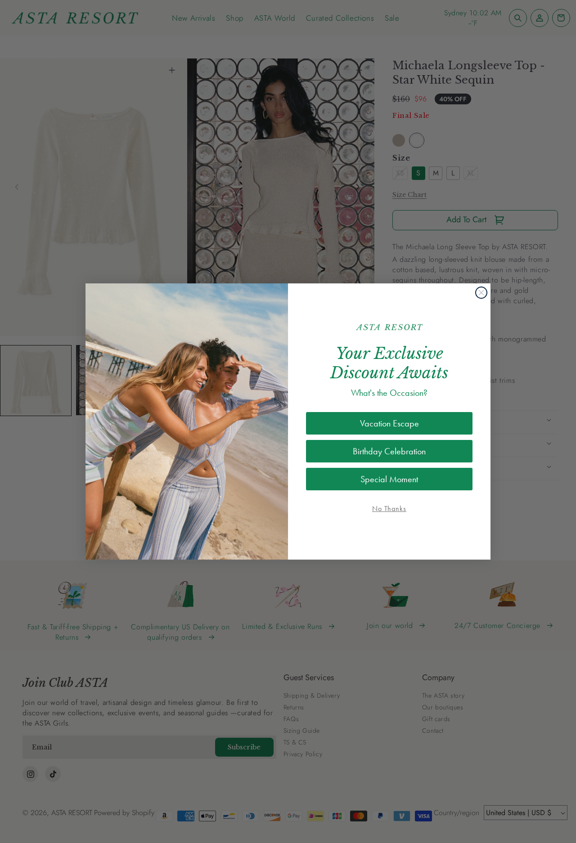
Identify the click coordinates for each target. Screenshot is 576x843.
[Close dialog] (481, 292)
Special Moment (389, 479)
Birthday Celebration (389, 451)
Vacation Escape (389, 423)
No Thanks (389, 508)
